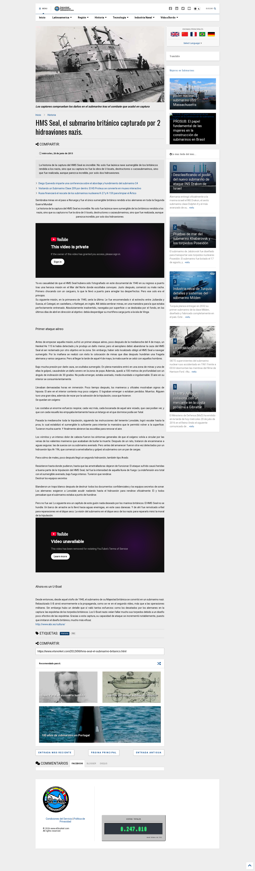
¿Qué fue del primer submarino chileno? (131, 695)
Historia (99, 17)
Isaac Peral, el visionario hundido (63, 695)
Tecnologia (119, 17)
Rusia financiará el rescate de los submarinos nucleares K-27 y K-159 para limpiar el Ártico (87, 193)
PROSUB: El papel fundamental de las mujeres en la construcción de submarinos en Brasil (189, 130)
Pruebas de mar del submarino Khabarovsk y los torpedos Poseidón (191, 238)
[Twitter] (183, 8)
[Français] (193, 34)
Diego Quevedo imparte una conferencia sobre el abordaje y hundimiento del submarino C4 (88, 183)
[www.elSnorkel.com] (65, 9)
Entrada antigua (149, 752)
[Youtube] (189, 8)
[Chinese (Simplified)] (185, 34)
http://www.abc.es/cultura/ (50, 624)
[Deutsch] (211, 34)
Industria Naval (143, 17)
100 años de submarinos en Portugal (66, 735)
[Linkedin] (176, 8)
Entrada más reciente (54, 752)
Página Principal (104, 752)
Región (82, 17)
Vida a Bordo (168, 17)
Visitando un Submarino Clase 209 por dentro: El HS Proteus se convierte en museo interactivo (90, 188)
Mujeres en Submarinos (182, 70)
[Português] (202, 34)
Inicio (42, 17)
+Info (191, 208)
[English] (175, 34)
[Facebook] (170, 8)
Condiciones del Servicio (59, 818)
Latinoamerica (60, 17)
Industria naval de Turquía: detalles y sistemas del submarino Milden (192, 293)
